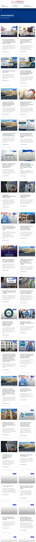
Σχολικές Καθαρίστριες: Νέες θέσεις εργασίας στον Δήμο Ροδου (27, 487)
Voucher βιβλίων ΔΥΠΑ (7, 486)
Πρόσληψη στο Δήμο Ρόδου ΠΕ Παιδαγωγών (26, 455)
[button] (1, 9)
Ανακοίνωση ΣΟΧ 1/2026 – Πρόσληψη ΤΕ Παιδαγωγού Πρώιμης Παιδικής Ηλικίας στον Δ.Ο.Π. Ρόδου (8, 104)
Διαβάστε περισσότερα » (5, 51)
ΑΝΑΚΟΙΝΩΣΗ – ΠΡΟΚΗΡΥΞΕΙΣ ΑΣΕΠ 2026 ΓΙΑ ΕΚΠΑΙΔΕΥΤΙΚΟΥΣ (9, 196)
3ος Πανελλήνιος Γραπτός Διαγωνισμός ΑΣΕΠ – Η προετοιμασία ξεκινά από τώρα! (26, 41)
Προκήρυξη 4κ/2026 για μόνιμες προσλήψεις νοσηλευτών (25, 196)
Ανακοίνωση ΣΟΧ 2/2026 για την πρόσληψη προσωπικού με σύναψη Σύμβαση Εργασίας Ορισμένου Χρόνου (9, 41)
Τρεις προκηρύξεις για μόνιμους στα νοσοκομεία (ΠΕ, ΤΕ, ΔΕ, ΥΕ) (26, 390)
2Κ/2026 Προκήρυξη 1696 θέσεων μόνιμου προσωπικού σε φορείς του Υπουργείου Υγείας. (9, 228)
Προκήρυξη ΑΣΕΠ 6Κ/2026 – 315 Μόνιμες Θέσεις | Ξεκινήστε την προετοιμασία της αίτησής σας (26, 104)
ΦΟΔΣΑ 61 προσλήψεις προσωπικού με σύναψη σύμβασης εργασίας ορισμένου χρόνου (7, 323)
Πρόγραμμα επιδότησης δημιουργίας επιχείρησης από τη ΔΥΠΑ (27, 323)
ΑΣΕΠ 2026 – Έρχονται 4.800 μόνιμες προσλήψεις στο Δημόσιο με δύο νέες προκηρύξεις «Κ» (8, 165)
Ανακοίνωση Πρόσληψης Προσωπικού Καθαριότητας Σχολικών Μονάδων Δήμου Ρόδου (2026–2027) (26, 72)
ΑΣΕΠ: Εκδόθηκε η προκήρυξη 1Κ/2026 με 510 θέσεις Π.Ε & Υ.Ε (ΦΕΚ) (9, 292)
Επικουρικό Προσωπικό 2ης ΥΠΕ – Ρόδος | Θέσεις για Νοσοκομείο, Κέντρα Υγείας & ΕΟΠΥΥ (26, 135)
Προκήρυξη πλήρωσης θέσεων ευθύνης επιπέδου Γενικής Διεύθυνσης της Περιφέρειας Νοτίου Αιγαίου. (26, 519)
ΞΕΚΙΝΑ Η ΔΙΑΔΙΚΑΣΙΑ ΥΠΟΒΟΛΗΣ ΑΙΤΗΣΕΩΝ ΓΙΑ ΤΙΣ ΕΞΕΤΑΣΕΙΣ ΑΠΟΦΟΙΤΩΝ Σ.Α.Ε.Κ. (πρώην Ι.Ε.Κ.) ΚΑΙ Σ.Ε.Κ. (27, 166)
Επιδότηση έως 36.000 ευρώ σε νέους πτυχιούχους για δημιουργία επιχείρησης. (26, 292)
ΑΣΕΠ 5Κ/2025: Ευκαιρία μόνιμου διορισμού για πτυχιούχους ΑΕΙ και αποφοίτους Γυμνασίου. (25, 424)
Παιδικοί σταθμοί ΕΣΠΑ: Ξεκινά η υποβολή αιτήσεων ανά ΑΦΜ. (8, 518)
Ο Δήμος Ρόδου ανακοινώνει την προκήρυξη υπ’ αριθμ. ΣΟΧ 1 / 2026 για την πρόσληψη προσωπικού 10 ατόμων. (26, 262)
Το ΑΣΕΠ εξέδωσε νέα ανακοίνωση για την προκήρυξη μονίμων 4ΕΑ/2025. (7, 456)
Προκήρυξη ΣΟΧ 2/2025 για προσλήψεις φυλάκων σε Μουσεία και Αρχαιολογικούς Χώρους (9, 424)
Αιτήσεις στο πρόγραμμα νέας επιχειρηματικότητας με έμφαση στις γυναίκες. (8, 260)
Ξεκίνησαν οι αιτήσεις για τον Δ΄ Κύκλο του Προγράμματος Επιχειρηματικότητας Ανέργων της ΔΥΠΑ (27, 356)
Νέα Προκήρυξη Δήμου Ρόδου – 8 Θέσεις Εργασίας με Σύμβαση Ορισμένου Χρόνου (9, 134)
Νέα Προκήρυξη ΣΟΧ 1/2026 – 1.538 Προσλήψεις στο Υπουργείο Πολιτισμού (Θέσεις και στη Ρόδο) (27, 228)
